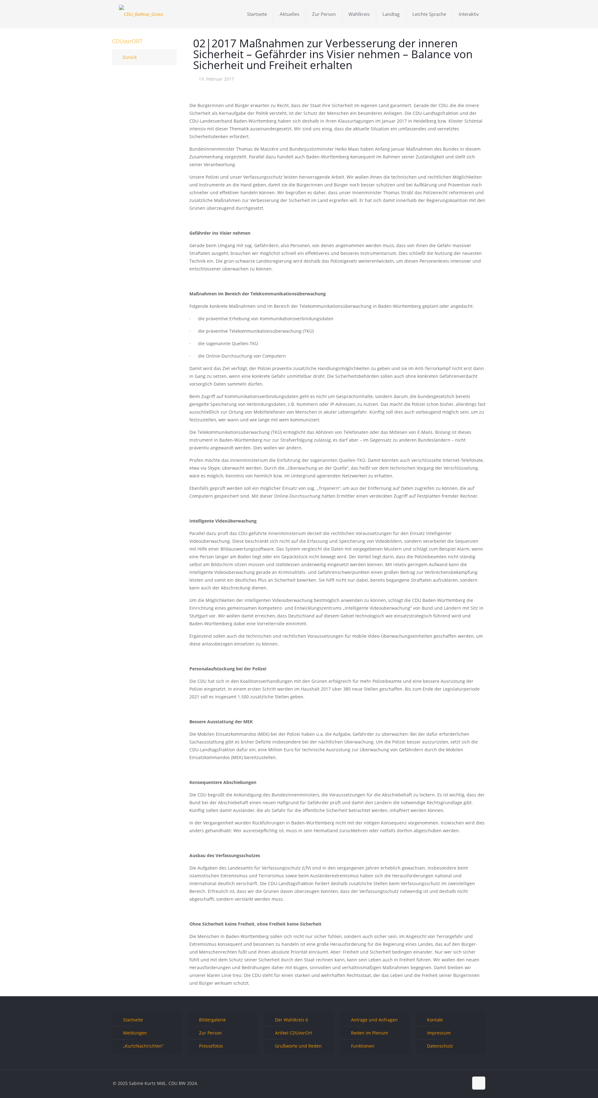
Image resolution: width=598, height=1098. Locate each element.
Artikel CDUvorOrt (293, 1033)
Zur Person (210, 1033)
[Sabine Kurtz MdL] (141, 14)
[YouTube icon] (457, 1083)
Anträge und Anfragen (374, 1020)
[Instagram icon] (463, 1083)
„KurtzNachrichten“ (143, 1046)
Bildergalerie (212, 1020)
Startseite (133, 1020)
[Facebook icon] (444, 1083)
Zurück (129, 57)
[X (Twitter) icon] (450, 1083)
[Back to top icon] (478, 1083)
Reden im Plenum (369, 1033)
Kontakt (435, 1020)
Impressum (439, 1033)
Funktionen (362, 1046)
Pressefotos (211, 1046)
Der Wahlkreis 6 (291, 1020)
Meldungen (135, 1033)
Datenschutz (440, 1046)
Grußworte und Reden (298, 1046)
